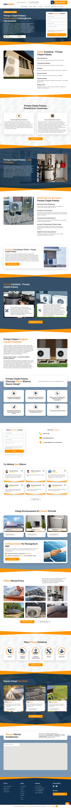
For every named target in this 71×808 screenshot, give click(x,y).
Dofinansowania (6, 791)
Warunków (51, 806)
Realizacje (53, 6)
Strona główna (24, 6)
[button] (7, 478)
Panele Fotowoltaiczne (8, 786)
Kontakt (61, 6)
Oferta (34, 6)
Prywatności (47, 806)
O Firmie (30, 6)
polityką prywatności (58, 31)
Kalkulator (47, 6)
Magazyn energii (7, 788)
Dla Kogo (40, 6)
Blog (58, 6)
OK (56, 806)
